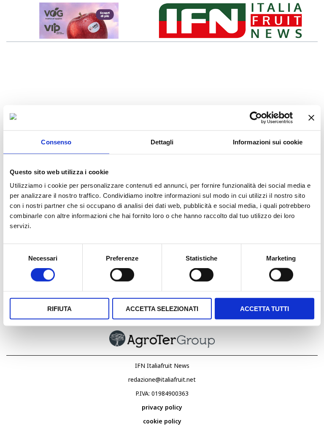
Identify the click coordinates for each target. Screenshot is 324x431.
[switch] (122, 275)
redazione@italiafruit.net (162, 379)
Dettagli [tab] (162, 142)
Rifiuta (59, 308)
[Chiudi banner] (311, 118)
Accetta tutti (264, 308)
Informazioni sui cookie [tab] (267, 142)
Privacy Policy (162, 407)
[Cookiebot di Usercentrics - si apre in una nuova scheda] (256, 118)
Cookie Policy (162, 421)
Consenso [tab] (56, 142)
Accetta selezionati (162, 308)
